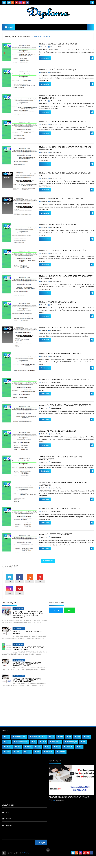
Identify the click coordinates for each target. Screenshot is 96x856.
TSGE (28, 751)
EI (70, 736)
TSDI (8, 751)
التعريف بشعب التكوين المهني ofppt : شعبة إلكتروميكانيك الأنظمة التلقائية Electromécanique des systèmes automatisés (28, 614)
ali (51, 800)
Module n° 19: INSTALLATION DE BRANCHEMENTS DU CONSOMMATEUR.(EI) (61, 97)
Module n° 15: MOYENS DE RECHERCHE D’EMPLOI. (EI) (61, 198)
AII (7, 736)
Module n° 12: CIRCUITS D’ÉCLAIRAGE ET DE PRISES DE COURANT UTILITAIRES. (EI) (65, 277)
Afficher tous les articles (42, 36)
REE (18, 746)
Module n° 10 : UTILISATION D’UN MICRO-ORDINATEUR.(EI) (62, 327)
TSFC (18, 751)
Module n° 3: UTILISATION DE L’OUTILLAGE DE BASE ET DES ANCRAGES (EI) (63, 484)
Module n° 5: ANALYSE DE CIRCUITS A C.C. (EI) (57, 431)
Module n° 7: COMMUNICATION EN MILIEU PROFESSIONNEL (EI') (65, 379)
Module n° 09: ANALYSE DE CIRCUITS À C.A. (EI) (58, 44)
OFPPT (56, 610)
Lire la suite (45, 58)
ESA (7, 741)
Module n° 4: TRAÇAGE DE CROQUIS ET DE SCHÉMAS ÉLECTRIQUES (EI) (60, 458)
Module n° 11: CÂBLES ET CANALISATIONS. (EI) (58, 302)
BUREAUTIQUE (20, 736)
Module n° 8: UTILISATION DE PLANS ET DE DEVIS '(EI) (60, 353)
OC (84, 741)
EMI (87, 736)
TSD (80, 746)
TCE (38, 746)
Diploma (26, 853)
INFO (43, 741)
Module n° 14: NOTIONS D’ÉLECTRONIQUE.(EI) (57, 224)
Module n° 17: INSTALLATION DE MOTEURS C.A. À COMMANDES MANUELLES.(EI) (65, 148)
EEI (61, 736)
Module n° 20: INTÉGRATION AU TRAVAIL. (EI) (57, 69)
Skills (29, 746)
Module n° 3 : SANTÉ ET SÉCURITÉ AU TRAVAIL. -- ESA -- (28, 648)
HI (34, 741)
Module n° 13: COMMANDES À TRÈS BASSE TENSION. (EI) (62, 250)
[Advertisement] (71, 581)
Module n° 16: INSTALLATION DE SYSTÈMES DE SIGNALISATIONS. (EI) (65, 174)
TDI (47, 746)
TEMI (57, 746)
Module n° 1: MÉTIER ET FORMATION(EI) (55, 534)
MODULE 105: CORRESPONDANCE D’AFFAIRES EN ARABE (27, 664)
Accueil (10, 27)
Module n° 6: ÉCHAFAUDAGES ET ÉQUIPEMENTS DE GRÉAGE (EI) (65, 405)
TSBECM (69, 746)
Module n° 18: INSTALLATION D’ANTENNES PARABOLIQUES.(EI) (64, 121)
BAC (69, 610)
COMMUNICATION (38, 736)
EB (52, 736)
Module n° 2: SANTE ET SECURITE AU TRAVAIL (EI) (59, 508)
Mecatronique (71, 741)
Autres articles (48, 560)
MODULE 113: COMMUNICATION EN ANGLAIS (27, 632)
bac (38, 751)
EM (78, 736)
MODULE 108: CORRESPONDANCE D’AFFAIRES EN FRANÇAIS (27, 680)
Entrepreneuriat (21, 741)
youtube (62, 751)
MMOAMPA (56, 741)
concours (49, 751)
